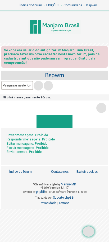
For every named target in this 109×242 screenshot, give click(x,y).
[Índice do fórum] (54, 27)
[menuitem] (84, 172)
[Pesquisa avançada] (48, 85)
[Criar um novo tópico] (88, 231)
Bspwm (54, 75)
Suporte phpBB (63, 197)
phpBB (40, 192)
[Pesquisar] (38, 85)
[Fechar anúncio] (104, 51)
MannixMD (68, 184)
